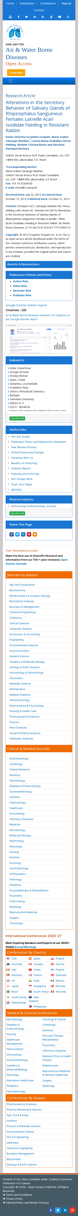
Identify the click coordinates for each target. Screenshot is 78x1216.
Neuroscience (15, 1048)
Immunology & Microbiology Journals (33, 506)
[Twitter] (58, 1210)
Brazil (14, 991)
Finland (59, 969)
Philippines (40, 1006)
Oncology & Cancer (54, 1019)
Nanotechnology (19, 700)
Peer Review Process (24, 447)
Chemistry (15, 617)
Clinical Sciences (19, 623)
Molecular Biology (20, 835)
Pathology (15, 879)
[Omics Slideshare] (51, 16)
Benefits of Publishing (24, 463)
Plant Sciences (18, 727)
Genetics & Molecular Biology (27, 661)
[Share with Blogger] (35, 534)
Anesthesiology (18, 758)
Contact (39, 10)
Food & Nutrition (19, 650)
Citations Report (21, 468)
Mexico (60, 980)
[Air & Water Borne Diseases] (15, 32)
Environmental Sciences (23, 645)
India (36, 980)
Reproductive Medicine (23, 912)
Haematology (17, 802)
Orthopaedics (17, 873)
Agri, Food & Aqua (17, 1115)
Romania (60, 991)
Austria (59, 964)
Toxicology (16, 923)
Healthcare (16, 808)
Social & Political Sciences (25, 733)
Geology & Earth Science (24, 667)
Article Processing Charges (27, 452)
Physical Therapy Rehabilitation (52, 1037)
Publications (27, 3)
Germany (16, 975)
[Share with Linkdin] (23, 534)
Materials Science (20, 683)
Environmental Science (20, 1131)
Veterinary (13, 1142)
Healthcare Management (14, 1041)
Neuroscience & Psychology (26, 705)
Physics (14, 722)
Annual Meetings (25, 946)
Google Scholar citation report (26, 305)
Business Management (20, 1153)
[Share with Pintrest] (29, 534)
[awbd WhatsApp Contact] (68, 16)
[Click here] (10, 16)
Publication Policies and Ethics (30, 275)
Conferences (48, 3)
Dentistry (14, 775)
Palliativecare (50, 1065)
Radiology (15, 906)
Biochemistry (17, 590)
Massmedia (14, 1159)
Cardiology (16, 764)
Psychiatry (15, 895)
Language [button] (16, 72)
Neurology (15, 846)
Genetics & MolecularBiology (17, 1067)
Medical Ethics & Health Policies (56, 1058)
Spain (36, 958)
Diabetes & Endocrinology (25, 785)
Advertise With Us (22, 457)
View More (16, 418)
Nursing (14, 851)
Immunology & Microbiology (26, 672)
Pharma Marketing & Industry (24, 1109)
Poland (59, 958)
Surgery (14, 917)
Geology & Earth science (21, 1164)
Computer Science (20, 628)
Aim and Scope (20, 436)
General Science (19, 656)
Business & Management (24, 606)
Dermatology (17, 780)
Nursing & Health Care (22, 711)
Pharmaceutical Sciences (24, 716)
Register (66, 3)
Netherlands (18, 1002)
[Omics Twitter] (26, 16)
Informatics (16, 678)
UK (13, 980)
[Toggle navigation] (11, 81)
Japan (15, 986)
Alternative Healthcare (20, 1080)
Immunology (17, 813)
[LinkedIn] (65, 1210)
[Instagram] (72, 1210)
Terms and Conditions (18, 1194)
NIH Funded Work (22, 478)
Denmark (61, 975)
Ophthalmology (18, 868)
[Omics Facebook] (18, 16)
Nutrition (14, 857)
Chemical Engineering (22, 612)
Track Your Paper (21, 484)
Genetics (14, 796)
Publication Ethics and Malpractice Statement (38, 441)
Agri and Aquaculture (22, 584)
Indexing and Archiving (25, 473)
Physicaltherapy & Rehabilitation (28, 890)
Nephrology (16, 840)
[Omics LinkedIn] (35, 16)
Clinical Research (19, 769)
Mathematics (17, 689)
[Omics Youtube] (59, 16)
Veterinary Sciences (21, 738)
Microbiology (17, 830)
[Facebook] (51, 1210)
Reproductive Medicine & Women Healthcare (56, 1073)
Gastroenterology (17, 1059)
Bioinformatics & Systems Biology (29, 595)
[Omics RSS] (43, 16)
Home (10, 3)
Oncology (15, 862)
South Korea (18, 997)
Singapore (39, 986)
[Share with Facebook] (11, 534)
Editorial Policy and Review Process (27, 1202)
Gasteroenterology (20, 791)
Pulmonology (17, 901)
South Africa (41, 991)
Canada (38, 964)
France (37, 975)
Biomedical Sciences (21, 601)
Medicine (14, 824)
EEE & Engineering (18, 1137)
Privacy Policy (14, 1198)
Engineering (16, 639)
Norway (60, 986)
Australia (16, 964)
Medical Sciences (19, 694)
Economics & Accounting (24, 634)
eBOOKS (16, 489)
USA (14, 958)
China (36, 969)
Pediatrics (15, 884)
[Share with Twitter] (17, 534)
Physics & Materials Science (23, 1126)
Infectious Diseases (21, 819)
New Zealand (34, 999)
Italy (14, 969)
